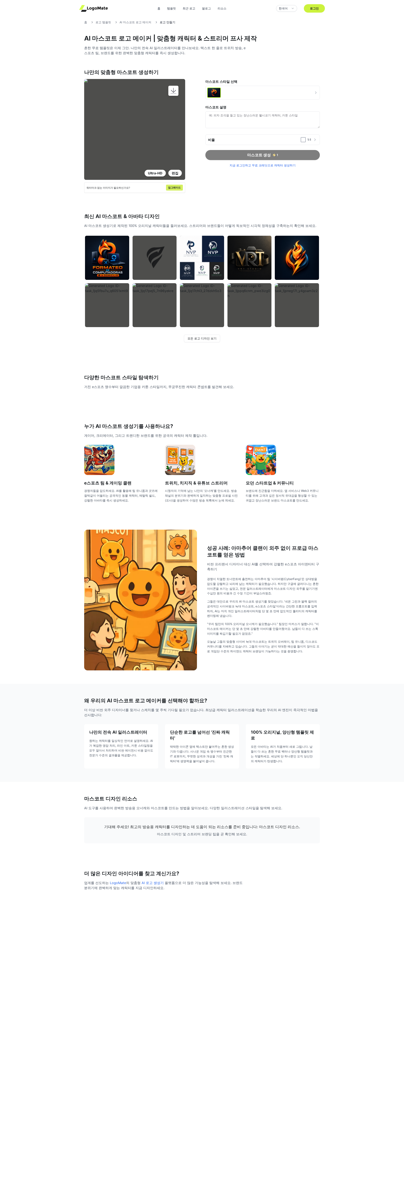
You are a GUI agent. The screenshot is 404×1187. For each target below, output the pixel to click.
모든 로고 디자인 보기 (202, 338)
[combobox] (286, 8)
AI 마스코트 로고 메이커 (135, 22)
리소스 (222, 8)
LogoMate (118, 883)
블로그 (206, 8)
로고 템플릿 (103, 22)
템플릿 (171, 8)
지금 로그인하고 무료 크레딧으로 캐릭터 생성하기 (263, 165)
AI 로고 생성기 (153, 883)
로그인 (314, 8)
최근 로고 (189, 8)
